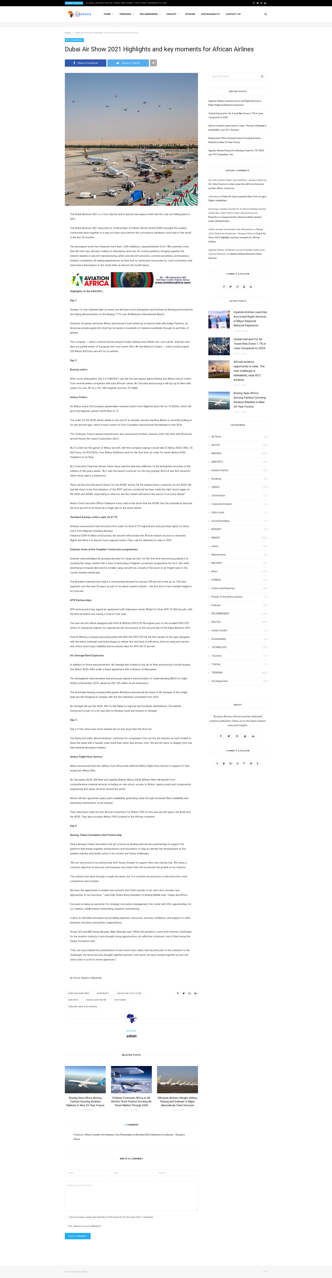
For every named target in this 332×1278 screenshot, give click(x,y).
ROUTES (216, 622)
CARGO (215, 487)
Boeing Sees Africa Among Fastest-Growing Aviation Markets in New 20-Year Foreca (85, 1101)
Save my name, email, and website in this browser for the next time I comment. (111, 1216)
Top (265, 1271)
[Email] (189, 993)
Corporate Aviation (221, 504)
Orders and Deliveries (223, 588)
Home (107, 14)
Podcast (215, 605)
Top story (216, 655)
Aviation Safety (219, 470)
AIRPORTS (217, 461)
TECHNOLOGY (219, 647)
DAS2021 (73, 1000)
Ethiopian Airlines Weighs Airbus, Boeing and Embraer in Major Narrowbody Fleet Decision (177, 1101)
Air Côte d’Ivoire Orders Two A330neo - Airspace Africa (236, 180)
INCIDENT (216, 529)
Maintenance (218, 554)
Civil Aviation (218, 495)
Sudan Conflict (219, 630)
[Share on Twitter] (183, 993)
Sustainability (210, 14)
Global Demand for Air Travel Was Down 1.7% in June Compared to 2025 (126, 3)
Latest (214, 546)
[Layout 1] (131, 286)
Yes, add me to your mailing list (84, 1225)
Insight (171, 14)
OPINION (216, 579)
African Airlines (78, 993)
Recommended (149, 14)
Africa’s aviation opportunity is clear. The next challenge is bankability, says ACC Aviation (249, 370)
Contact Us (233, 14)
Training (215, 664)
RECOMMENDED (74, 40)
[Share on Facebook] (177, 993)
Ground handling (220, 521)
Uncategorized (219, 681)
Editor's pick (217, 512)
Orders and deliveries (82, 1006)
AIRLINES (216, 453)
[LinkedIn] (195, 993)
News (214, 571)
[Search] (264, 14)
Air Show (216, 436)
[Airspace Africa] (79, 14)
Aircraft (103, 993)
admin (131, 1036)
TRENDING (217, 672)
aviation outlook (129, 993)
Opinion (190, 14)
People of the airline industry (227, 596)
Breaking (216, 478)
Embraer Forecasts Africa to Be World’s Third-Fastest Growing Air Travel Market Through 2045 (131, 1101)
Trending (125, 14)
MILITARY (216, 563)
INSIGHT (215, 537)
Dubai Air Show (96, 1000)
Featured (120, 1000)
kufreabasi (213, 196)
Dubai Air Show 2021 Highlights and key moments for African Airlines (237, 237)
